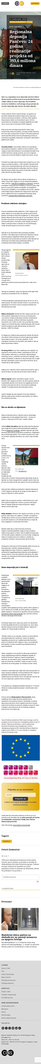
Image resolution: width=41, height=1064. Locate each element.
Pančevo (6, 841)
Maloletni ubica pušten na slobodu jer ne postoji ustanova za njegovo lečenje (19, 937)
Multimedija (5, 1015)
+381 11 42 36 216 (13, 1039)
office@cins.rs (6, 1037)
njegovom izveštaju (13, 430)
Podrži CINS (5, 992)
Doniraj (35, 3)
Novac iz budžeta (18, 22)
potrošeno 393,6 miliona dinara (12, 614)
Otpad (29, 22)
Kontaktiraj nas (7, 998)
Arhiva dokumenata (8, 1018)
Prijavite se (20, 799)
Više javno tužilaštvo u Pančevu (22, 183)
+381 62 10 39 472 (15, 1042)
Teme (3, 1012)
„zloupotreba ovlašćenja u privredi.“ (20, 195)
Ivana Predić (21, 72)
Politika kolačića (7, 983)
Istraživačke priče (18, 19)
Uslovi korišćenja (7, 974)
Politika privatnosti (8, 980)
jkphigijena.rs (23, 471)
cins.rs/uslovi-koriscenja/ (21, 825)
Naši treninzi (6, 977)
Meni (6, 3)
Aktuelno (4, 1009)
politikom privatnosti (20, 804)
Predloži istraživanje (8, 995)
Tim (2, 971)
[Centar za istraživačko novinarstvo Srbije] (20, 3)
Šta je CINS (5, 968)
